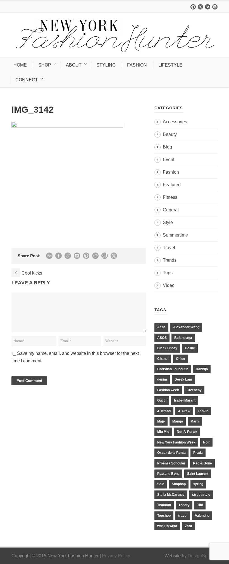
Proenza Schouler (171, 463)
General (171, 209)
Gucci (161, 400)
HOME (20, 65)
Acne (161, 327)
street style (201, 495)
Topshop (164, 516)
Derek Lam (183, 379)
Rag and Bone (168, 474)
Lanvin (203, 411)
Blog (167, 147)
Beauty (170, 134)
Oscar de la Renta (171, 453)
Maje (161, 421)
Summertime (175, 235)
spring (198, 484)
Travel (169, 247)
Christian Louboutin (172, 369)
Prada (198, 453)
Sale (160, 484)
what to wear (167, 526)
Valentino (202, 516)
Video (169, 285)
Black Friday (167, 348)
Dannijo (202, 369)
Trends (169, 260)
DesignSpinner (203, 555)
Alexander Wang (186, 327)
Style (168, 222)
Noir (206, 442)
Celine (190, 348)
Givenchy (194, 390)
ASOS (162, 338)
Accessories (175, 121)
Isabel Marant (184, 400)
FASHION (137, 65)
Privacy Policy (116, 555)
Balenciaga (183, 338)
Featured (172, 184)
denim (162, 379)
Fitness (170, 197)
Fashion (171, 172)
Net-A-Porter (187, 432)
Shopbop (179, 484)
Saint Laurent (197, 474)
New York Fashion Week (176, 442)
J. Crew (184, 411)
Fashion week (168, 390)
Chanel (162, 359)
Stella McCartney (171, 495)
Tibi (200, 505)
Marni (194, 421)
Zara (188, 526)
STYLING (106, 65)
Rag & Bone (202, 463)
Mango (177, 421)
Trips (168, 272)
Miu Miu (163, 432)
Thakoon (164, 505)
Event (168, 159)
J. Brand (164, 411)
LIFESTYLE (170, 65)
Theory (184, 505)
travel (182, 516)
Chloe (180, 359)
